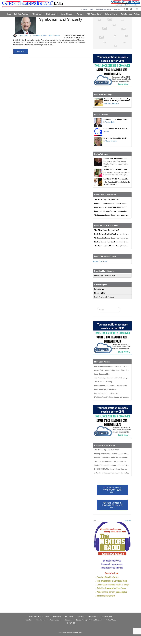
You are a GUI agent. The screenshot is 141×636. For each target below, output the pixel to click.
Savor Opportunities (101, 374)
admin (107, 131)
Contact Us (57, 616)
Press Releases (55, 620)
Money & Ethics (66, 14)
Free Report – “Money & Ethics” (105, 275)
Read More (20, 51)
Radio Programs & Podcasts (130, 14)
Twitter (131, 9)
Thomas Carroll (23, 35)
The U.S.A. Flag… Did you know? (106, 199)
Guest (85, 9)
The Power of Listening (103, 382)
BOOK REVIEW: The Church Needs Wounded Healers (114, 469)
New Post (80, 616)
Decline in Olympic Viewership (105, 389)
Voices (79, 14)
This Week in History (94, 14)
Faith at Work (36, 14)
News (9, 14)
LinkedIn (127, 9)
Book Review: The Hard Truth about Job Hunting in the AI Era (117, 207)
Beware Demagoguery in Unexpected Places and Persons (115, 366)
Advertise (117, 9)
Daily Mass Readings (21, 14)
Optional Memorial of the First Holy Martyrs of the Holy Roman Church (117, 100)
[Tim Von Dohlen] (98, 122)
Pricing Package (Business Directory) (89, 620)
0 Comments (55, 35)
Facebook (124, 9)
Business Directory (111, 14)
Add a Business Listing (103, 9)
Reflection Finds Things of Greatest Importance (121, 119)
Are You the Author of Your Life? (106, 393)
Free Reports (40, 620)
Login (91, 9)
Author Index (92, 616)
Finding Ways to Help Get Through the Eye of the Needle (115, 242)
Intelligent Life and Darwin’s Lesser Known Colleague (114, 385)
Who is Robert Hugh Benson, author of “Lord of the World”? (117, 465)
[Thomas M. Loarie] (98, 141)
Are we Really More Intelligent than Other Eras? (112, 370)
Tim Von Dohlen (110, 122)
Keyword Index (107, 616)
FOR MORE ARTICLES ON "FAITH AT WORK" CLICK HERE (112, 490)
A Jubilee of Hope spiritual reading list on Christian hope (115, 473)
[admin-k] (98, 132)
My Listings (69, 616)
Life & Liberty (50, 14)
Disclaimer (68, 620)
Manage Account (35, 616)
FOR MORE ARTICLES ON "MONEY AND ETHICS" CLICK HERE (112, 505)
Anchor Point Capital (100, 261)
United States (111, 620)
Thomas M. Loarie (111, 141)
